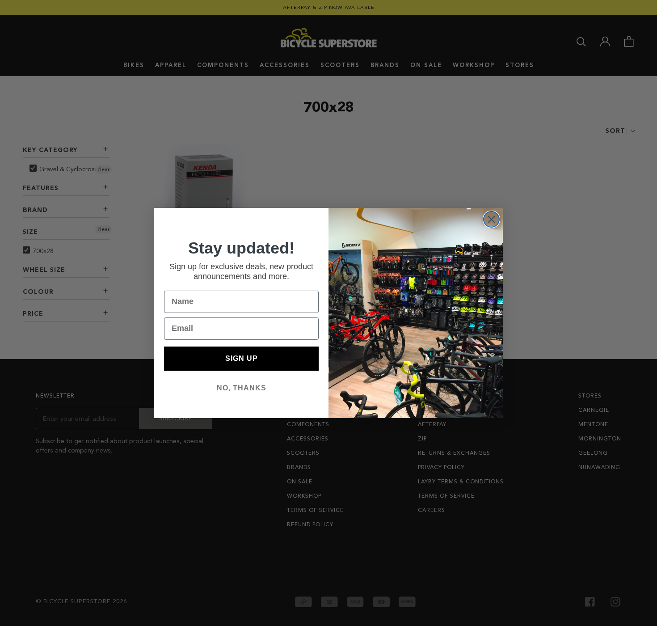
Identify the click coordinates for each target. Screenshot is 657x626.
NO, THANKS (241, 388)
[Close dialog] (491, 219)
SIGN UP (241, 358)
